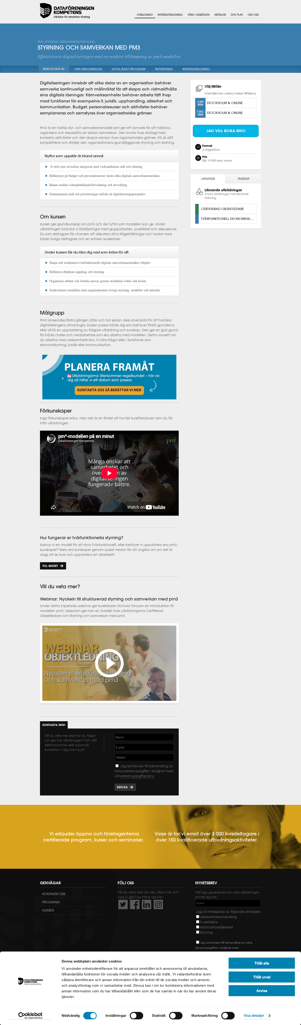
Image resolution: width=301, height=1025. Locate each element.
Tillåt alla (261, 963)
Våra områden (198, 14)
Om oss (253, 14)
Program (50, 902)
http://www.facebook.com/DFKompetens (134, 904)
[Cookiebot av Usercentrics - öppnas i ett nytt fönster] (30, 1015)
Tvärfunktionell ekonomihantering (228, 218)
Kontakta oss (53, 894)
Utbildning (145, 14)
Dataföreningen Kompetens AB (67, 10)
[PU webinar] (109, 702)
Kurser (48, 910)
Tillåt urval (261, 977)
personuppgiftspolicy (137, 776)
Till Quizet (50, 566)
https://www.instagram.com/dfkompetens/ (158, 904)
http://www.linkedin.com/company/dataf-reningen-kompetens (146, 904)
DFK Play (237, 14)
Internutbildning (170, 14)
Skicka (122, 787)
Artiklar (220, 14)
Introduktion (53, 69)
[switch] (136, 1015)
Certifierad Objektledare (222, 209)
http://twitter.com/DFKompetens (123, 904)
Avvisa (261, 991)
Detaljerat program (128, 69)
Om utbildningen (88, 69)
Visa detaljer (254, 1016)
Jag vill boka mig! (226, 130)
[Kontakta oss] (109, 400)
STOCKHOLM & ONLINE (225, 103)
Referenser (164, 69)
